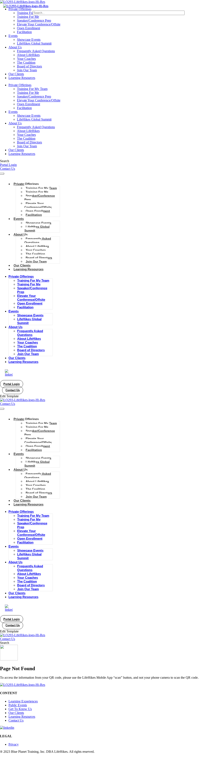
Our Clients (16, 74)
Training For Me (28, 16)
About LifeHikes (28, 55)
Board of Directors (29, 66)
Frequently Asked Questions (36, 51)
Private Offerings (19, 9)
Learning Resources (21, 78)
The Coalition (26, 62)
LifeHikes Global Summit (34, 43)
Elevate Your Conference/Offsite (38, 24)
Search (4, 161)
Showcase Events (28, 39)
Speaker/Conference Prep (34, 20)
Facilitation (24, 32)
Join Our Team (27, 70)
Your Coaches (26, 58)
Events (13, 36)
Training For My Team (32, 13)
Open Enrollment (28, 28)
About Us (15, 47)
